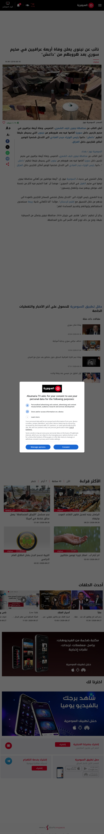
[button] (52, 417)
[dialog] (52, 417)
